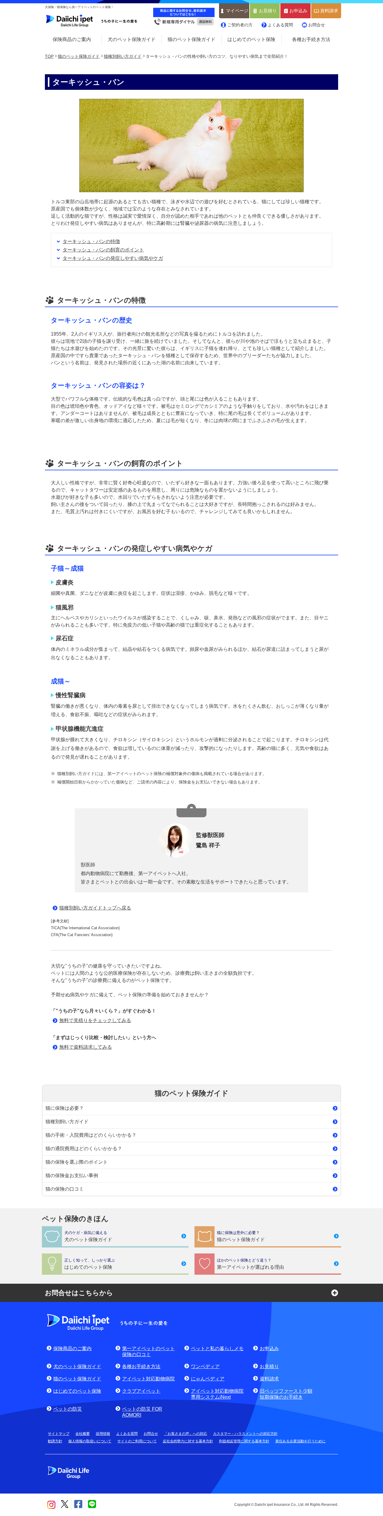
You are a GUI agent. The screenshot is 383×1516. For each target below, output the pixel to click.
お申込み (298, 10)
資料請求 (329, 10)
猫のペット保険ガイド (191, 39)
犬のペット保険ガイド (132, 39)
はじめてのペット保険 (251, 39)
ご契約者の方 (240, 24)
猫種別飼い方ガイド (123, 56)
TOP (49, 56)
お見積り (268, 10)
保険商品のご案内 (72, 39)
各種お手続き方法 (311, 39)
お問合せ (316, 24)
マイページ (237, 10)
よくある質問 (280, 24)
